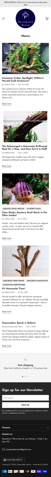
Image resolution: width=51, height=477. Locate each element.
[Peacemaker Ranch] (25, 18)
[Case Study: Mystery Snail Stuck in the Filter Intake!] (25, 188)
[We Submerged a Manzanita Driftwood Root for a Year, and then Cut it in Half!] (25, 126)
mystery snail (34, 208)
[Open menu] (3, 18)
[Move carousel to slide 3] (26, 376)
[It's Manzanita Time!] (25, 261)
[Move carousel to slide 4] (28, 376)
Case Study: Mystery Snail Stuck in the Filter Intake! (24, 214)
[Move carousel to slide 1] (22, 376)
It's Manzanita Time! (13, 288)
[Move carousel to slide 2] (24, 376)
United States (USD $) (14, 459)
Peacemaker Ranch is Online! (19, 323)
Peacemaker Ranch (24, 464)
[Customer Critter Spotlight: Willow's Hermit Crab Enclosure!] (25, 58)
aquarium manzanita (37, 281)
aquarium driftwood (13, 281)
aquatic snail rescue (13, 208)
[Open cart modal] (46, 18)
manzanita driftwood (14, 285)
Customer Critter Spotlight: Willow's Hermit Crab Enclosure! (23, 79)
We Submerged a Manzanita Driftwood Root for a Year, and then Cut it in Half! (24, 147)
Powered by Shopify (40, 464)
